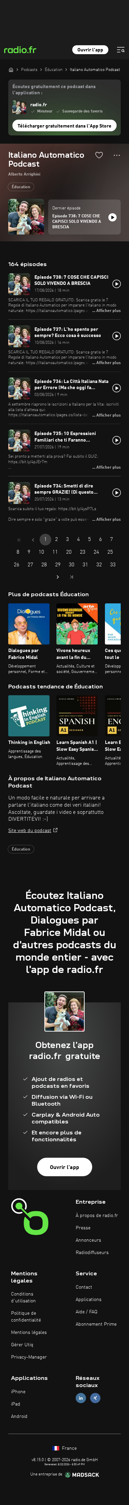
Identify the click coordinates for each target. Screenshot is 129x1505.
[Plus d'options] (117, 155)
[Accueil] (11, 69)
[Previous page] (33, 539)
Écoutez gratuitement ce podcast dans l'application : (54, 89)
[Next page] (57, 576)
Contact (84, 1287)
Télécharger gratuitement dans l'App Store (64, 126)
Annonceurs (88, 1240)
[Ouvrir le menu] (121, 50)
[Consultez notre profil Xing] (95, 1398)
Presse (83, 1228)
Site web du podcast (29, 830)
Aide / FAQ (86, 1312)
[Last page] (71, 576)
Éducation (21, 187)
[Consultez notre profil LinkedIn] (81, 1398)
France (69, 1448)
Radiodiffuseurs (92, 1252)
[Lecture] (112, 217)
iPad (15, 1404)
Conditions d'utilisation (23, 1297)
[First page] (19, 539)
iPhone (18, 1391)
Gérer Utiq (22, 1345)
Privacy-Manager (29, 1357)
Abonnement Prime (96, 1324)
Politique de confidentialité (26, 1317)
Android (19, 1416)
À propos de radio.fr (97, 1215)
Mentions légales (29, 1332)
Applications (88, 1299)
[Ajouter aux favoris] (99, 154)
